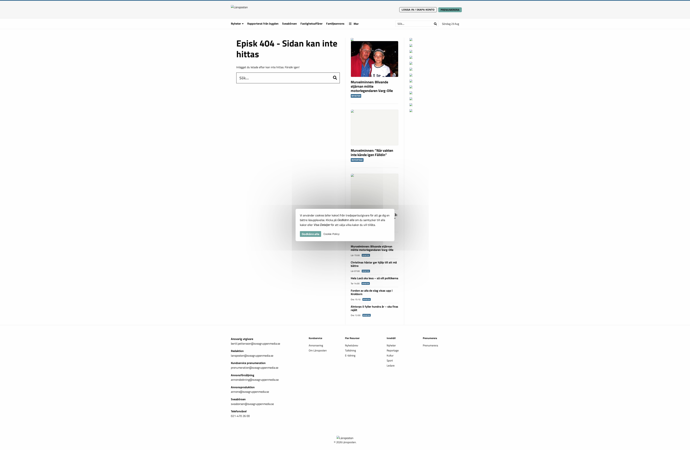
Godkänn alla (310, 234)
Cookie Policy (331, 234)
